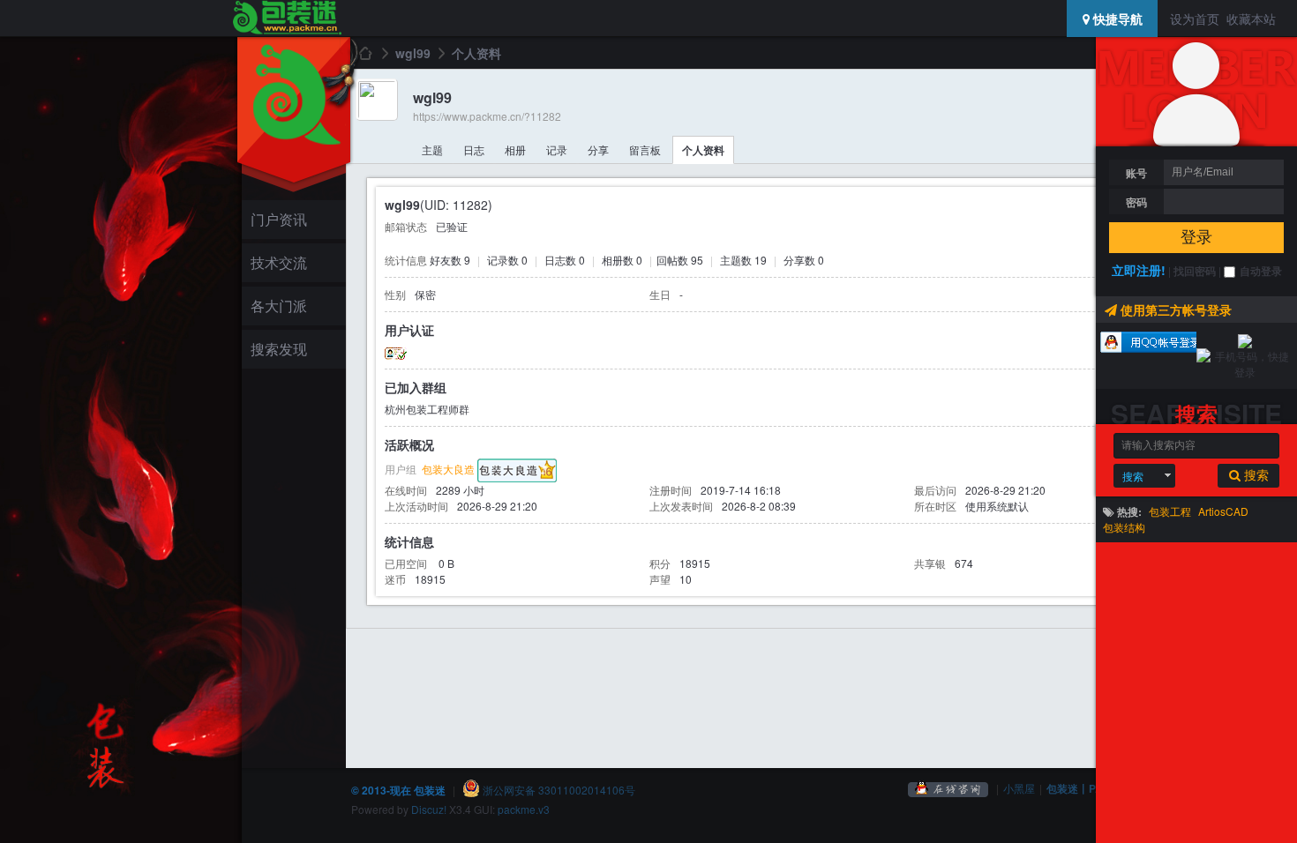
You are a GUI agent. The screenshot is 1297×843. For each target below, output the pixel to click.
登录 (1196, 237)
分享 (598, 149)
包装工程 (1170, 511)
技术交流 (279, 262)
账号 (1136, 173)
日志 (473, 149)
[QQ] (948, 787)
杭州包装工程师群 (427, 408)
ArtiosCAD (1223, 511)
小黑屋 (1019, 787)
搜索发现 (279, 349)
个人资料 (703, 150)
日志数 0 (564, 259)
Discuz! (428, 809)
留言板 (645, 149)
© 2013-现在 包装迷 (398, 790)
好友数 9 (450, 259)
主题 (432, 149)
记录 (556, 149)
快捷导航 (1116, 18)
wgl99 (413, 53)
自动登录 (1261, 271)
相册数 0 (622, 259)
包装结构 (1124, 526)
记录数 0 (507, 259)
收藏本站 (1251, 18)
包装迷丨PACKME (1090, 788)
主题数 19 (743, 259)
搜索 (1132, 475)
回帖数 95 (679, 259)
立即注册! (1139, 270)
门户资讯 (279, 219)
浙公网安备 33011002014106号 (557, 789)
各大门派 (279, 305)
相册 (515, 149)
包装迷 (364, 53)
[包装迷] (286, 18)
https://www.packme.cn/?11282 (487, 115)
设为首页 (1194, 18)
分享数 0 (803, 259)
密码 (1136, 202)
